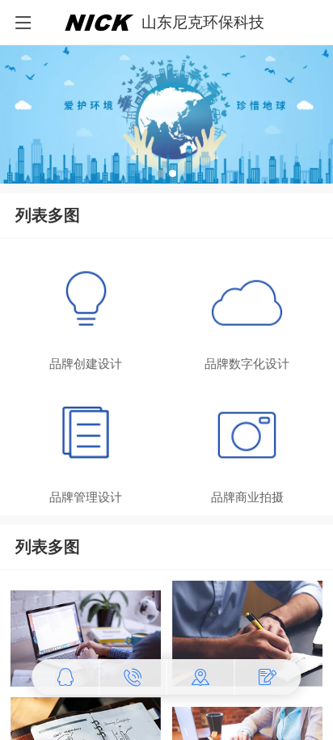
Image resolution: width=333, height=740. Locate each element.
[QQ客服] (65, 677)
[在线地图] (201, 677)
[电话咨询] (133, 677)
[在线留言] (267, 677)
